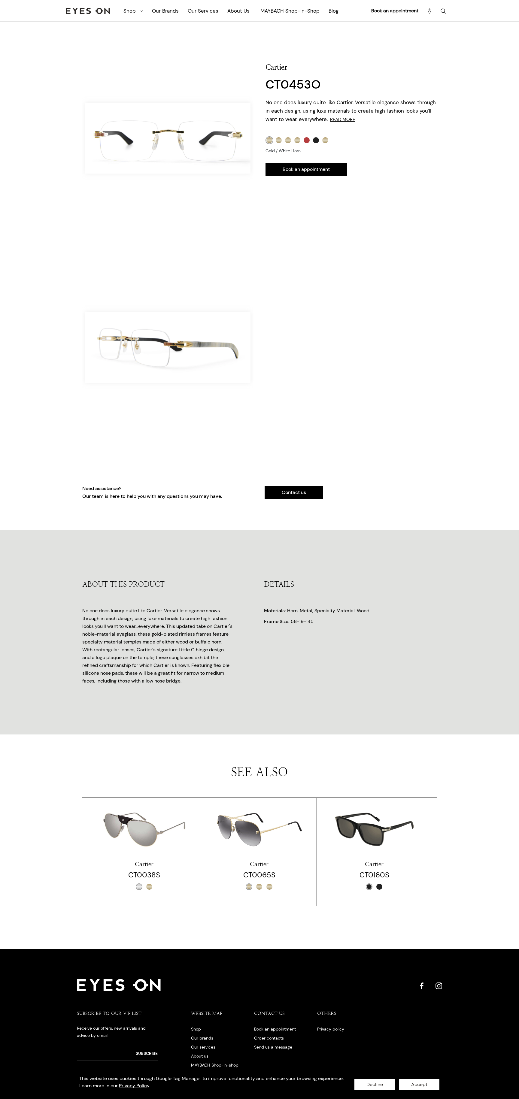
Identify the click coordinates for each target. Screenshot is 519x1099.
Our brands (202, 1038)
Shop (196, 1029)
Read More (342, 120)
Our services (203, 1047)
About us (199, 1056)
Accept (419, 1084)
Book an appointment (394, 11)
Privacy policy (330, 1029)
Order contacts (269, 1038)
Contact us (294, 492)
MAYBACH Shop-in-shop (214, 1065)
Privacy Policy (134, 1085)
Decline (374, 1084)
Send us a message (273, 1047)
